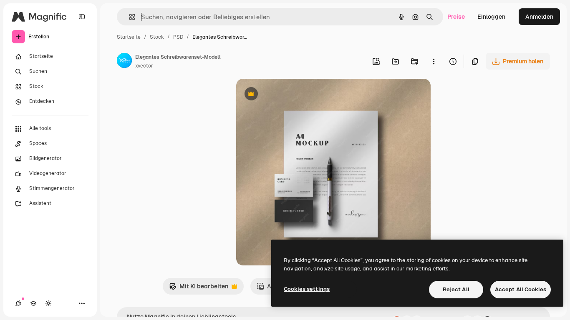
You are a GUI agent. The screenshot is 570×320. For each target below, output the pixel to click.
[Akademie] (33, 303)
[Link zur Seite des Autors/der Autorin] (124, 61)
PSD (178, 37)
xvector (144, 65)
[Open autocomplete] (128, 17)
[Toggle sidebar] (81, 16)
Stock (157, 37)
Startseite (129, 37)
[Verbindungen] (18, 303)
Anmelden (539, 16)
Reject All (456, 289)
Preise (456, 16)
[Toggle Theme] (48, 303)
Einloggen (491, 16)
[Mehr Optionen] (433, 61)
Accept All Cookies (520, 289)
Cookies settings (307, 288)
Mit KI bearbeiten (198, 288)
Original (289, 95)
